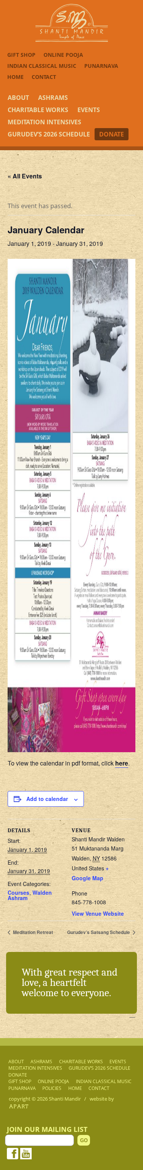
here (121, 763)
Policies (51, 1088)
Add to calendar (47, 798)
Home (15, 76)
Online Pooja (63, 54)
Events (88, 110)
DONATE (111, 134)
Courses (18, 892)
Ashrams (53, 97)
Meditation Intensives (44, 122)
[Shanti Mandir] (71, 39)
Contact (44, 76)
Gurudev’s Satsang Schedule (99, 932)
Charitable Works (38, 110)
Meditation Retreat (32, 932)
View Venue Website (98, 913)
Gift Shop (21, 54)
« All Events (25, 176)
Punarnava (101, 65)
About (18, 97)
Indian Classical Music (41, 65)
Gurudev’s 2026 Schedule (49, 134)
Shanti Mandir (65, 1098)
